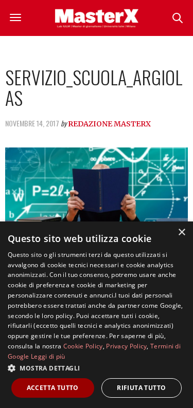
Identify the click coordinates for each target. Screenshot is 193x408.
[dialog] (96, 314)
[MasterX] (96, 18)
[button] (96, 368)
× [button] (181, 232)
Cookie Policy (83, 346)
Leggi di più (48, 356)
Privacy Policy (126, 346)
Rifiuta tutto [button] (141, 387)
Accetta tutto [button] (53, 387)
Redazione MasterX (109, 123)
